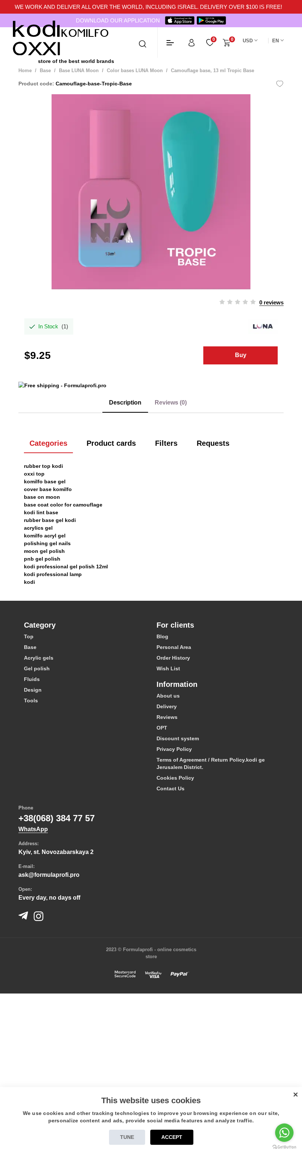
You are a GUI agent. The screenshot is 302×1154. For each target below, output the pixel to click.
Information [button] (177, 684)
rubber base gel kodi (50, 520)
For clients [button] (175, 625)
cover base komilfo (48, 489)
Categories (48, 443)
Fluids (32, 679)
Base (45, 70)
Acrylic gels (38, 658)
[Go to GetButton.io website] (284, 1146)
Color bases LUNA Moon (135, 70)
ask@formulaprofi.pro (49, 875)
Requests (213, 443)
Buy (240, 355)
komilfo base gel (45, 481)
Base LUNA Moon (79, 70)
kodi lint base (41, 512)
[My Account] (191, 42)
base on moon (42, 497)
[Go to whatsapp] (284, 1132)
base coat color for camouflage (63, 505)
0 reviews (271, 302)
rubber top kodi (43, 466)
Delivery (167, 706)
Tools (31, 700)
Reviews (167, 717)
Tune (127, 1137)
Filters (166, 443)
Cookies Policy (175, 778)
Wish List (168, 668)
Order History (173, 658)
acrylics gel (38, 528)
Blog (162, 636)
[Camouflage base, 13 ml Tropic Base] (151, 191)
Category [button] (40, 625)
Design (33, 690)
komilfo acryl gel (45, 536)
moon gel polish (44, 551)
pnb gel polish (42, 559)
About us (168, 696)
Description (125, 402)
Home (25, 70)
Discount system (178, 738)
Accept (171, 1137)
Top (29, 636)
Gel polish (37, 668)
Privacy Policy (174, 749)
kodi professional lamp (53, 574)
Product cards (111, 443)
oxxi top (34, 474)
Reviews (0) (171, 402)
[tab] (84, 625)
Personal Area (174, 647)
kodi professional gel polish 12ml (66, 566)
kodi (29, 582)
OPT (162, 728)
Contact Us (171, 788)
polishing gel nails (47, 543)
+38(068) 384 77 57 (56, 818)
